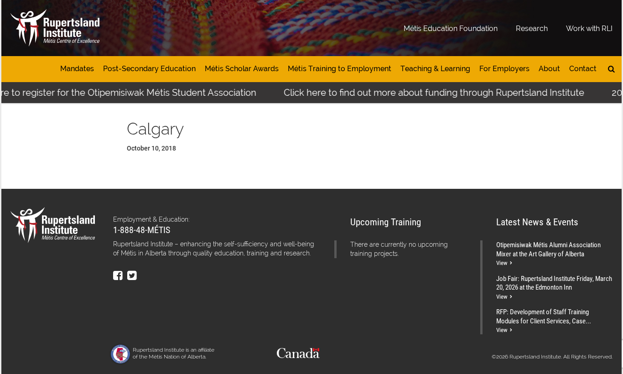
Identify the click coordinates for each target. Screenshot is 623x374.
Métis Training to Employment (339, 68)
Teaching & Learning (435, 68)
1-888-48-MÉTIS (141, 229)
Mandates (77, 68)
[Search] (611, 69)
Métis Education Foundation (451, 28)
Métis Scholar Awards (242, 68)
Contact (583, 68)
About (549, 68)
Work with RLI (589, 28)
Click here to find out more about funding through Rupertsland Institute (425, 92)
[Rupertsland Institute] (54, 28)
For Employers (504, 68)
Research (532, 28)
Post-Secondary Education (149, 68)
